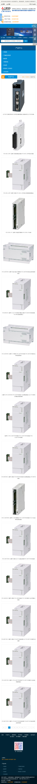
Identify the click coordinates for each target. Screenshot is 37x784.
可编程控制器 (7, 55)
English (34, 4)
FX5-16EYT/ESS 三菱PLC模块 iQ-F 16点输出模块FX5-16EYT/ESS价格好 (18, 558)
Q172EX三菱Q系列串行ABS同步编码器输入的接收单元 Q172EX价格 (18, 114)
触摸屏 (5, 58)
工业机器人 (25, 37)
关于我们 (20, 734)
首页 (23, 77)
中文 (31, 4)
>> (33, 727)
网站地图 (25, 736)
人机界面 (19, 37)
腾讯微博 (11, 759)
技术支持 (33, 734)
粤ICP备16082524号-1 (24, 778)
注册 (9, 4)
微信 (3, 759)
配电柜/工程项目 (7, 68)
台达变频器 (8, 37)
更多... (15, 759)
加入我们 (12, 736)
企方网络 (8, 780)
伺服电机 (5, 61)
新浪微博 (6, 759)
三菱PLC (14, 37)
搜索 (26, 41)
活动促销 (5, 71)
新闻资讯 (14, 734)
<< (3, 727)
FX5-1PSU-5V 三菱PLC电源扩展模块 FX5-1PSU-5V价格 (18, 232)
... (27, 727)
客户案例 (18, 736)
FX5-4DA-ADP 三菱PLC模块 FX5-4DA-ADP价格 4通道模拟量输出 (18, 193)
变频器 (5, 52)
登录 (4, 4)
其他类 (5, 65)
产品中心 (18, 48)
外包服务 (26, 734)
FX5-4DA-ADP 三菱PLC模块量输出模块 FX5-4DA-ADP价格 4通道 (18, 153)
